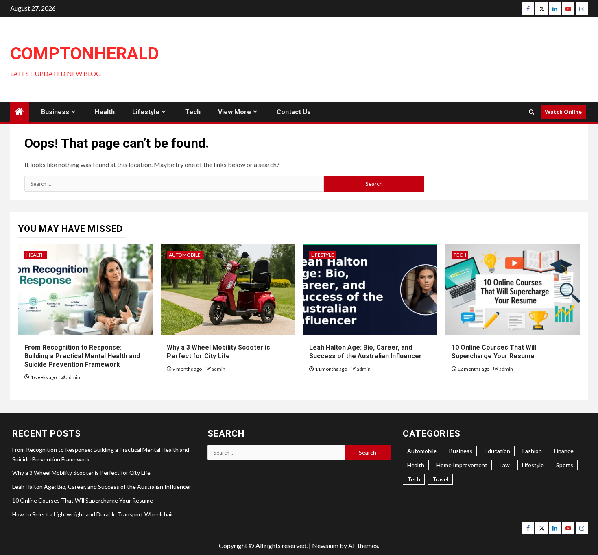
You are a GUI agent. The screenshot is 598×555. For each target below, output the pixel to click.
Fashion (532, 450)
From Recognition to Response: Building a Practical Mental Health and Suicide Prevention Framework (82, 356)
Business (55, 112)
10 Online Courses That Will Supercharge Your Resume (82, 500)
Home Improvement (461, 464)
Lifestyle (145, 112)
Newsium (325, 545)
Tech (193, 112)
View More (234, 112)
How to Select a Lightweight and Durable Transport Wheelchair (92, 514)
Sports (564, 464)
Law (505, 464)
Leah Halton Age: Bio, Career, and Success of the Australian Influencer (101, 486)
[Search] (531, 112)
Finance (564, 450)
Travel (440, 479)
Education (497, 450)
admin (73, 377)
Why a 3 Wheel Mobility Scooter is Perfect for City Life (81, 472)
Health (105, 112)
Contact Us (294, 112)
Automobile (185, 255)
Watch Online (563, 111)
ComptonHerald (84, 53)
